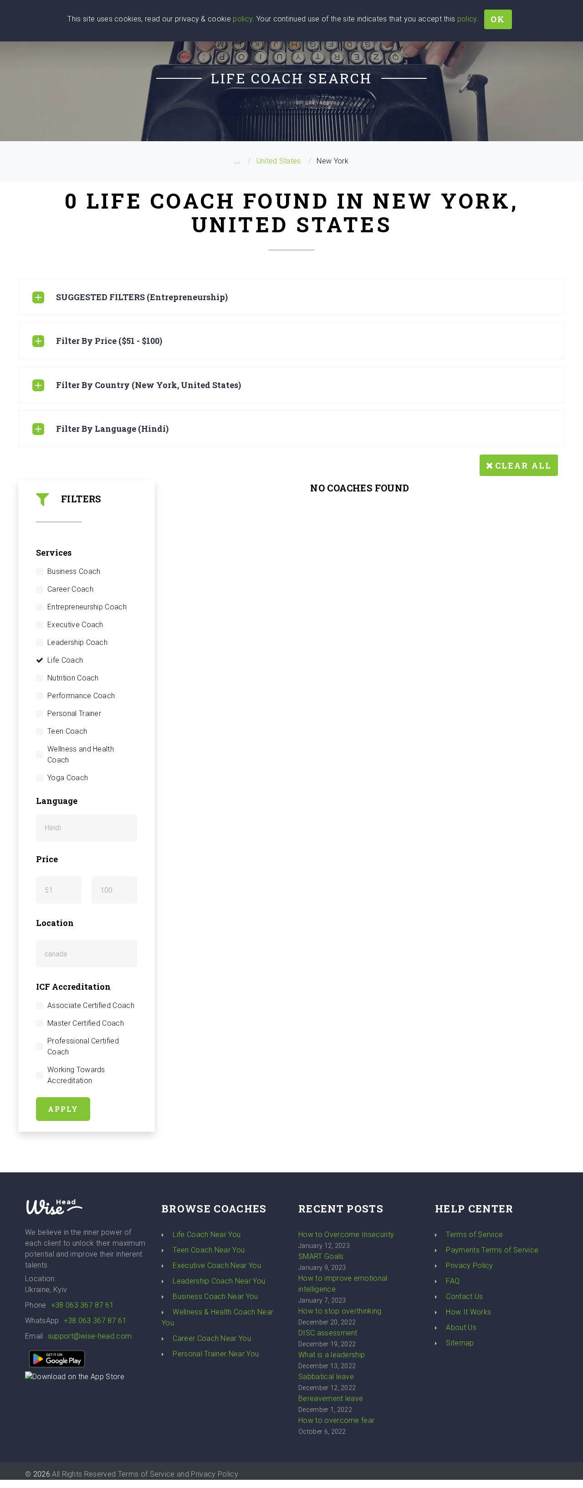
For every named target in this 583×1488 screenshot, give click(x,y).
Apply (63, 1109)
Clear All (523, 465)
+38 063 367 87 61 (82, 1305)
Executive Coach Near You (217, 1265)
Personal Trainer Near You (216, 1354)
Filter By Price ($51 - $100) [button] (109, 340)
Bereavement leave (330, 1398)
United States (278, 161)
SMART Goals (321, 1256)
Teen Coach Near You (209, 1250)
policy (242, 19)
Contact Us (464, 1296)
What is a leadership (331, 1354)
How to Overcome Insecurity (346, 1234)
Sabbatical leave (326, 1376)
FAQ (453, 1281)
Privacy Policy (469, 1265)
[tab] (291, 297)
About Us (461, 1327)
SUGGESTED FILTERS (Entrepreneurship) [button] (142, 296)
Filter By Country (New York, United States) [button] (148, 384)
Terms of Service (474, 1234)
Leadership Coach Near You (219, 1281)
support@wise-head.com (90, 1336)
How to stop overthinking (340, 1311)
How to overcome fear (336, 1420)
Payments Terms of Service (492, 1250)
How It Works (468, 1312)
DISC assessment (328, 1333)
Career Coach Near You (212, 1338)
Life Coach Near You (206, 1234)
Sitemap (460, 1343)
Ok (498, 19)
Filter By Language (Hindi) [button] (112, 428)
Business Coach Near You (215, 1296)
